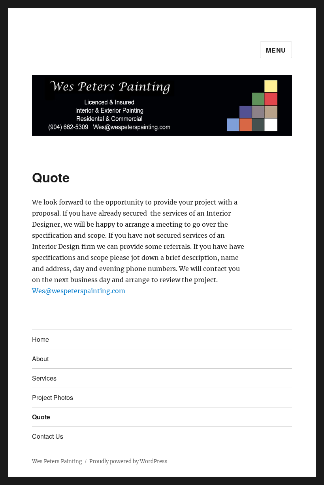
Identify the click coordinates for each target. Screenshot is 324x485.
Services (44, 378)
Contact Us (47, 436)
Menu (276, 50)
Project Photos (52, 397)
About (40, 358)
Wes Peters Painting (57, 461)
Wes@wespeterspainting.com (78, 291)
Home (40, 339)
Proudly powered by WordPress (128, 461)
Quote (41, 416)
